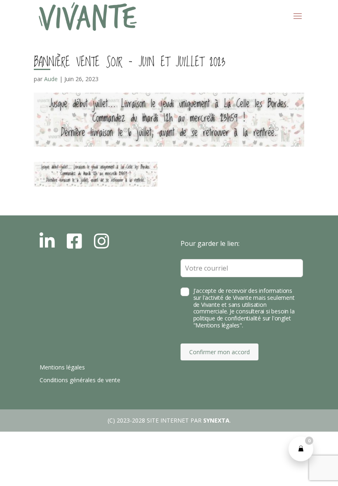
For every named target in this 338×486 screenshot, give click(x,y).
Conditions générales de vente (80, 380)
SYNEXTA (216, 420)
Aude (51, 79)
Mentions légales (62, 367)
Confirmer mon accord (219, 352)
